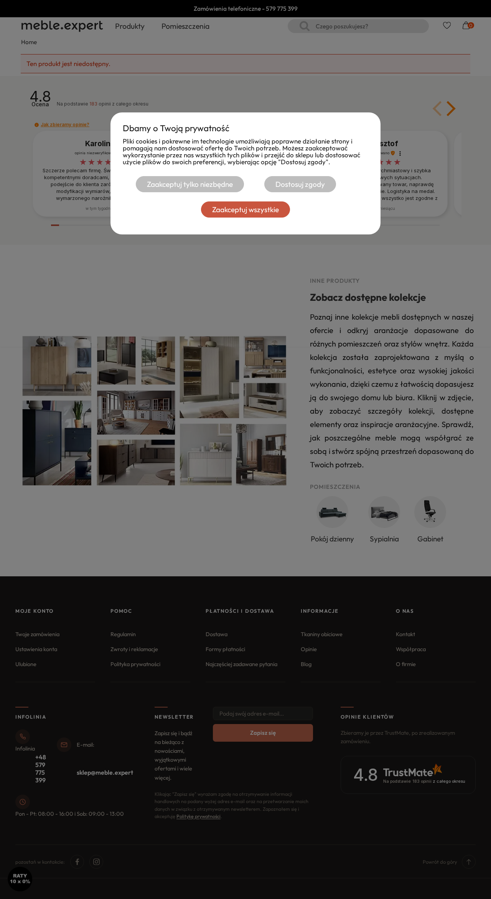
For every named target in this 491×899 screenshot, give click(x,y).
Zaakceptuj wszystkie (245, 209)
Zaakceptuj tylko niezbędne (190, 184)
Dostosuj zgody (300, 184)
